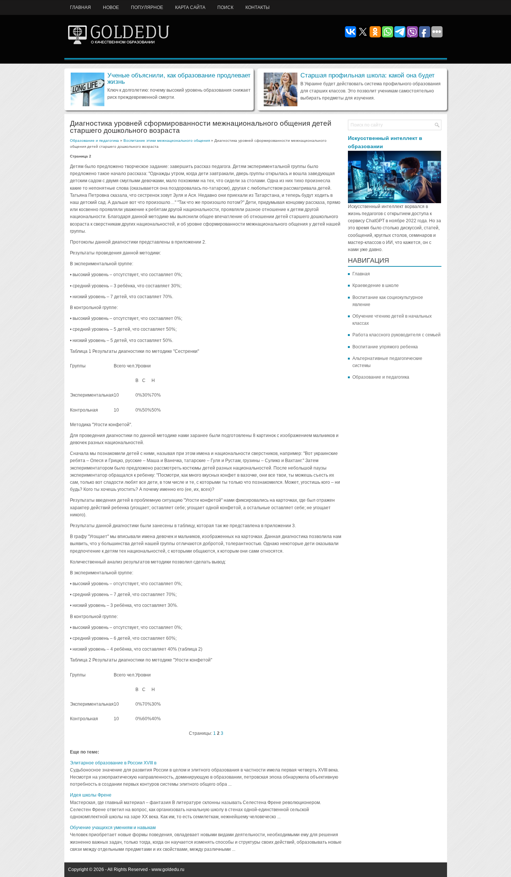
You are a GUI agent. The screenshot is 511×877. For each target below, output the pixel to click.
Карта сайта (190, 7)
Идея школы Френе (90, 795)
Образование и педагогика (94, 140)
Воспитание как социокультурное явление (387, 301)
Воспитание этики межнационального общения (166, 140)
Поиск (225, 7)
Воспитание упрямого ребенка (385, 346)
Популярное (147, 7)
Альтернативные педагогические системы (387, 362)
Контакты (257, 7)
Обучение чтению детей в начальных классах (392, 320)
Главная (80, 7)
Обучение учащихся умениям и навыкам (113, 827)
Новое (111, 7)
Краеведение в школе (375, 285)
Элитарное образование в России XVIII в (113, 763)
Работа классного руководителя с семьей (396, 334)
